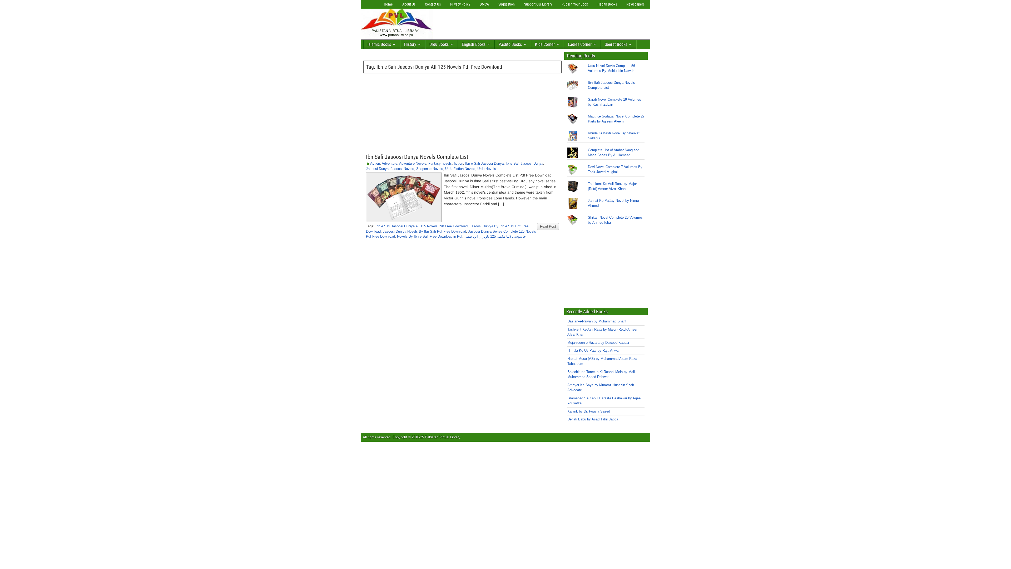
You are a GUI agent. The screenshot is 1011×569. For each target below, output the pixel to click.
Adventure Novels (412, 163)
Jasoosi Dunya (377, 169)
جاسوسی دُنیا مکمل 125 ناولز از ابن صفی (495, 236)
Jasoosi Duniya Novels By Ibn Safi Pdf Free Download (424, 231)
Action (375, 163)
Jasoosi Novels (402, 169)
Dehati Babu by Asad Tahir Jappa (592, 419)
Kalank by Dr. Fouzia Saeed (588, 411)
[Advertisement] (530, 23)
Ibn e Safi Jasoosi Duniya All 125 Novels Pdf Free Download (421, 226)
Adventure (389, 163)
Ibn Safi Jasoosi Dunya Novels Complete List (417, 157)
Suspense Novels (429, 169)
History (410, 44)
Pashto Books (510, 44)
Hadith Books (607, 4)
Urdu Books (439, 44)
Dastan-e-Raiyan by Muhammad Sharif (596, 321)
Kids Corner (545, 44)
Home (388, 4)
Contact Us (433, 4)
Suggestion (506, 4)
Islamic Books (379, 44)
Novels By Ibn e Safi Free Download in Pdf (429, 236)
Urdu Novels (486, 169)
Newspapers (635, 4)
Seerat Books (616, 44)
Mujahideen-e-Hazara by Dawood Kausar (598, 343)
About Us (408, 4)
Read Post (548, 226)
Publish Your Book (575, 4)
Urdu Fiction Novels (460, 169)
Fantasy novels (440, 163)
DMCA (484, 4)
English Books (473, 44)
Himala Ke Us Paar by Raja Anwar (593, 350)
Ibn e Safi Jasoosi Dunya (484, 163)
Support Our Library (538, 4)
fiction (458, 163)
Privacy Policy (460, 4)
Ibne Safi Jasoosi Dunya (524, 163)
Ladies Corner (580, 44)
